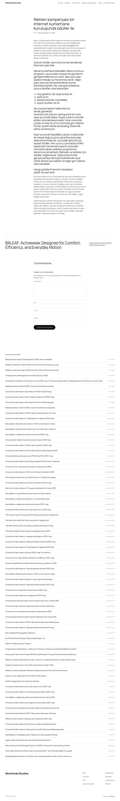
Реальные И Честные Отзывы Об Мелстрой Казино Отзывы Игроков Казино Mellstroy (40, 654)
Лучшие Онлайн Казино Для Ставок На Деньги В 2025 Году (29, 397)
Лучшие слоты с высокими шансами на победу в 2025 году (29, 558)
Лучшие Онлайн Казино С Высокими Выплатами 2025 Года (29, 569)
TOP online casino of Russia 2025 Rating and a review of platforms (32, 515)
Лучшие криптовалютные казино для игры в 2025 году (28, 440)
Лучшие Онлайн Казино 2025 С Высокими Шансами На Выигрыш (32, 622)
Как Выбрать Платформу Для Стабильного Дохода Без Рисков (31, 735)
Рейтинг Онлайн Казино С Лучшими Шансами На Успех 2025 (30, 488)
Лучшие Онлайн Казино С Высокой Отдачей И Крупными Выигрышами (34, 729)
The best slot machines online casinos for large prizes (27, 520)
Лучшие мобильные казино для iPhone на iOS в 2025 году (29, 456)
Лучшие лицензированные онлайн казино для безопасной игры (32, 708)
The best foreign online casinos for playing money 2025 (27, 531)
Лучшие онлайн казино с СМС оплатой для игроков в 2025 (29, 472)
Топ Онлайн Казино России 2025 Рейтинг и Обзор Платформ (30, 477)
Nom (35, 302)
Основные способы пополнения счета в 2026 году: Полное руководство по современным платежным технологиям (54, 381)
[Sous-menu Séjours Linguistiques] (96, 2)
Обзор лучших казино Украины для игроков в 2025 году (28, 719)
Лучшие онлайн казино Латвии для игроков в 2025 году (28, 445)
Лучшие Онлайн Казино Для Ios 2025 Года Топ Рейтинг (28, 553)
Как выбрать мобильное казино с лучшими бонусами (27, 499)
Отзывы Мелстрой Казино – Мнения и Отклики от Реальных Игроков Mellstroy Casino (40, 649)
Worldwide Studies (13, 3)
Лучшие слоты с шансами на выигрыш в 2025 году (26, 590)
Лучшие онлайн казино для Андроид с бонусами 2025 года (30, 703)
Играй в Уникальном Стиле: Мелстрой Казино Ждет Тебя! (29, 665)
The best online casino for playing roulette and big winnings (29, 526)
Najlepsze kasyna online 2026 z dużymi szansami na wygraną (30, 408)
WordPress (112, 796)
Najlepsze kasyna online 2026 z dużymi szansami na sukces (29, 386)
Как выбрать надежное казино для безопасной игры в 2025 (30, 697)
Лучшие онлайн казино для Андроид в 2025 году (25, 595)
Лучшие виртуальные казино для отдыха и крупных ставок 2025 (32, 601)
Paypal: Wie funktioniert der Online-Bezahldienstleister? (28, 740)
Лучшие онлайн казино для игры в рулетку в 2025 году (28, 510)
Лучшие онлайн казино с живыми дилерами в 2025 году (28, 536)
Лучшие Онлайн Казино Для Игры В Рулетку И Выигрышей (29, 402)
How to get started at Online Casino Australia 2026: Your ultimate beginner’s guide (38, 751)
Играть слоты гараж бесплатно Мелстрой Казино (26, 676)
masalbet (71, 45)
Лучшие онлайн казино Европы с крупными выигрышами (29, 579)
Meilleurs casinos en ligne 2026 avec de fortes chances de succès (32, 365)
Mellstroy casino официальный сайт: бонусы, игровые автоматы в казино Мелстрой (40, 660)
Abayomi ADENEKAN (43, 33)
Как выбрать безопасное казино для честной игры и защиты (30, 429)
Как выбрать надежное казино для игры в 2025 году (27, 434)
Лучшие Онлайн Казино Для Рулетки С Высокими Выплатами (30, 724)
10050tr (53, 33)
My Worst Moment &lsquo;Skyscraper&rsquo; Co (25, 638)
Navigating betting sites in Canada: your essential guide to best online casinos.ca (38, 756)
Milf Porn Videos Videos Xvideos (18, 644)
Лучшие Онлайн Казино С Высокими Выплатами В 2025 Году (30, 542)
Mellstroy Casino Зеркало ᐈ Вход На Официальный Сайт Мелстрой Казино (36, 670)
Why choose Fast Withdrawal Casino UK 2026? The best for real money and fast (37, 746)
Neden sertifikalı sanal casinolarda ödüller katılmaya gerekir (100, 244)
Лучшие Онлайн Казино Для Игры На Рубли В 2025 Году (28, 392)
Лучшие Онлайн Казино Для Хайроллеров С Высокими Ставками (32, 461)
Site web (36, 318)
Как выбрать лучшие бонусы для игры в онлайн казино (28, 493)
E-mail (36, 310)
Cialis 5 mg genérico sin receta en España (22, 681)
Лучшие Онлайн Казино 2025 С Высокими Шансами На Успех (30, 413)
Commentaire (37, 281)
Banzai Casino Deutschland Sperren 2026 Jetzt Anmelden (28, 359)
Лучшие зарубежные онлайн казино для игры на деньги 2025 (31, 563)
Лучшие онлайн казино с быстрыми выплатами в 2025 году (30, 692)
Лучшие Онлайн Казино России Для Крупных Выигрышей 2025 (31, 451)
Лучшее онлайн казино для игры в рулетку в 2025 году (28, 687)
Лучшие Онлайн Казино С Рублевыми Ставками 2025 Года (29, 418)
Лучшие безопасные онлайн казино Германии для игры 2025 (30, 617)
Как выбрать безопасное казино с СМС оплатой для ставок (30, 424)
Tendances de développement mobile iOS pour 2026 (26, 376)
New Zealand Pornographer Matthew (20, 633)
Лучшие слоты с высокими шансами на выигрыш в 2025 (28, 467)
